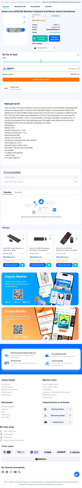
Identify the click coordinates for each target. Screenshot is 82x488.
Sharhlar (48, 6)
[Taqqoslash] (24, 22)
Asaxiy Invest (6, 414)
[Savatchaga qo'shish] (22, 265)
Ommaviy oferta (47, 397)
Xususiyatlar (35, 6)
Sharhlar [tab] (7, 192)
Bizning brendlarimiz (8, 406)
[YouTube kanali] (15, 472)
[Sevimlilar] (24, 17)
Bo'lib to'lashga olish (41, 79)
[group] (15, 30)
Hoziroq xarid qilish (54, 38)
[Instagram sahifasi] (11, 472)
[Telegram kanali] (7, 472)
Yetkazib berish (58, 422)
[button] (23, 30)
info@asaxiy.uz (8, 434)
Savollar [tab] (18, 192)
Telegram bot (7, 437)
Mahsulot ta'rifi (20, 6)
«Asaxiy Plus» (46, 389)
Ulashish (56, 16)
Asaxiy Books (15, 311)
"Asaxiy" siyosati (7, 392)
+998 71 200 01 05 (9, 431)
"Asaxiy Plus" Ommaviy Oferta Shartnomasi (56, 392)
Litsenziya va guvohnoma (10, 389)
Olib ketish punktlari (58, 415)
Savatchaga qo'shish (41, 38)
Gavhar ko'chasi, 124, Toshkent (13, 440)
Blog (3, 412)
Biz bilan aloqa (6, 395)
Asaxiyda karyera (7, 387)
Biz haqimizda (6, 384)
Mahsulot (6, 6)
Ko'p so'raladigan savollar (50, 384)
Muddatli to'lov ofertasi (49, 395)
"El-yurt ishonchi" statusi (50, 387)
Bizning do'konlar (58, 409)
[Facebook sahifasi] (3, 472)
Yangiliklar (5, 409)
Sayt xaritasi (5, 417)
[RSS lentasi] (19, 472)
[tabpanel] (41, 209)
